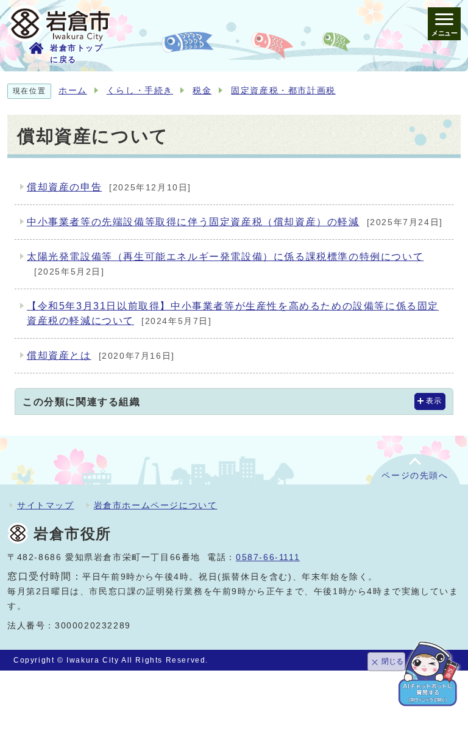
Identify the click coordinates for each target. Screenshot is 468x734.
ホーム (72, 90)
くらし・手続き (140, 90)
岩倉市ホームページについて (156, 505)
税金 (202, 90)
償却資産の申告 (109, 187)
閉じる (392, 661)
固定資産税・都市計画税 (283, 90)
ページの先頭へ (414, 475)
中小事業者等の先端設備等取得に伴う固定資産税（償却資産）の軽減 (235, 222)
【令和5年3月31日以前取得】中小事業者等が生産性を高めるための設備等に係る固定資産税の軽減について (233, 313)
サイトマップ (45, 505)
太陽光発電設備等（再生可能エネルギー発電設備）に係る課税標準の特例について (225, 263)
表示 (434, 401)
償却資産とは (101, 355)
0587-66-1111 (268, 557)
